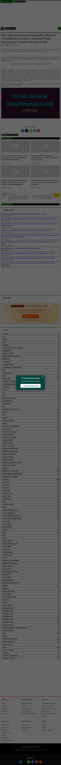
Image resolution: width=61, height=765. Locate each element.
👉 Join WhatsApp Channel (30, 385)
